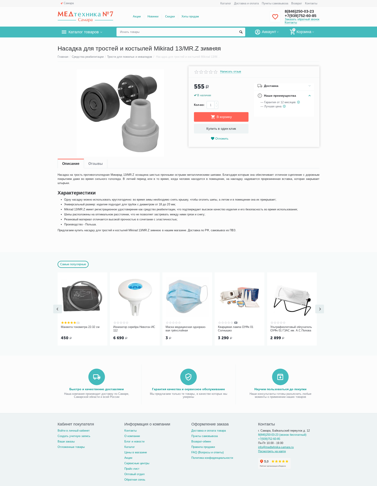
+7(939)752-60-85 (300, 16)
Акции (137, 16)
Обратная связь (134, 479)
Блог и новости (134, 441)
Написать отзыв (230, 71)
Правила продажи (203, 447)
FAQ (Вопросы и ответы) (207, 452)
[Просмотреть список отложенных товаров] (275, 19)
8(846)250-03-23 (299, 11)
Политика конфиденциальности (212, 457)
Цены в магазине (135, 452)
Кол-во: (199, 104)
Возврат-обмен (201, 441)
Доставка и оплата (246, 3)
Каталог (225, 3)
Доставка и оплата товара (208, 430)
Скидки (170, 16)
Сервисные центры (136, 463)
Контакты (311, 3)
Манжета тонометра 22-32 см (80, 327)
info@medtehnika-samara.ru (276, 447)
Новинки (152, 16)
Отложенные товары (71, 447)
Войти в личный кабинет (74, 430)
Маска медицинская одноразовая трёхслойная (186, 328)
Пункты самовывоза (275, 3)
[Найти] (240, 32)
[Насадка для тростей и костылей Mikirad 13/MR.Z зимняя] (120, 113)
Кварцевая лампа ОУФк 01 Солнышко (235, 328)
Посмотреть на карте (272, 451)
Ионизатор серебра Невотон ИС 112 (134, 328)
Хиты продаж (190, 16)
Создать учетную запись (74, 436)
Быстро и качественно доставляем (96, 389)
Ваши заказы (66, 441)
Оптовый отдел (134, 474)
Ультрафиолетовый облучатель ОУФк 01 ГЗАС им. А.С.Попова (291, 328)
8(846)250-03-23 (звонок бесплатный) (282, 434)
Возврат (296, 3)
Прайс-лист (131, 468)
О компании (132, 436)
